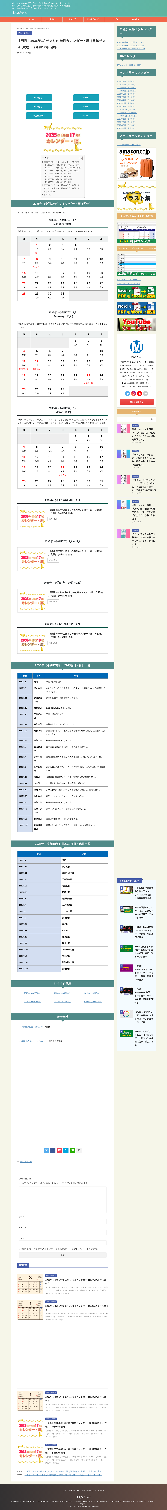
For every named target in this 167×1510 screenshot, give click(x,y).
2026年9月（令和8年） (126, 106)
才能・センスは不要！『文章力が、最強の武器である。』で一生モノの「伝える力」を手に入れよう (143, 512)
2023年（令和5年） (32, 993)
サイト (21, 1238)
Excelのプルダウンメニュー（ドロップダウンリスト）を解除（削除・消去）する (144, 1038)
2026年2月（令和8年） (126, 84)
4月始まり (38, 97)
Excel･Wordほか (93, 19)
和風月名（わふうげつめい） (34, 1041)
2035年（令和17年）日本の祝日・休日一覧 (61, 185)
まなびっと (19, 12)
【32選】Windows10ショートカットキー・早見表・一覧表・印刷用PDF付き (144, 973)
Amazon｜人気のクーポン (129, 279)
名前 (22, 1217)
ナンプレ (114, 19)
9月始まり (38, 106)
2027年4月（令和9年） (126, 128)
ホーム (31, 19)
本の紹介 (135, 19)
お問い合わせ (86, 1491)
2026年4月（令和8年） (126, 91)
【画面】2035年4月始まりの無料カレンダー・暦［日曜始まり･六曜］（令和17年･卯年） (63, 1475)
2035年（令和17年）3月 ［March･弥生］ (63, 171)
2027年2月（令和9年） (126, 122)
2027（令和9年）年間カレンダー (130, 45)
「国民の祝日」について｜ (33, 1027)
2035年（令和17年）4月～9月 (59, 174)
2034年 (85, 97)
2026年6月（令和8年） (126, 97)
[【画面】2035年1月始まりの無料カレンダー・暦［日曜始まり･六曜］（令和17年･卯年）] (65, 1150)
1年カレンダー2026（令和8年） (130, 65)
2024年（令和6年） (62, 993)
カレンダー (73, 19)
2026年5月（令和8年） (126, 94)
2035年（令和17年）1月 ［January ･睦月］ (64, 165)
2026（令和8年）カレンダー (129, 145)
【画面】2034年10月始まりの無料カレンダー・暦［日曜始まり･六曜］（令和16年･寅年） (64, 1471)
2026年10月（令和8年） (127, 109)
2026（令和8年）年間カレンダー (130, 42)
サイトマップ (99, 1491)
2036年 (85, 106)
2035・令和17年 (26, 1162)
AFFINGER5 (94, 1506)
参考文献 (47, 195)
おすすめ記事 (49, 191)
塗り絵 (52, 19)
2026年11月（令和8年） (127, 113)
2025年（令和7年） (92, 993)
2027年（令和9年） (62, 1001)
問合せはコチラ (137, 402)
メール (22, 1227)
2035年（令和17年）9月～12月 (60, 176)
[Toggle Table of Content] (79, 158)
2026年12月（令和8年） (127, 116)
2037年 (85, 115)
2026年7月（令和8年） (126, 100)
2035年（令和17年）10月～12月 (60, 179)
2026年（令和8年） (32, 1001)
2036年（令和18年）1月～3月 (59, 182)
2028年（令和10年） (93, 1001)
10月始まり (38, 115)
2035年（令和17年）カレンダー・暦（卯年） (62, 162)
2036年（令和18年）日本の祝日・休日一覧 (61, 188)
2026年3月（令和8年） (126, 88)
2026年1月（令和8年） (126, 81)
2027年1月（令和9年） (126, 119)
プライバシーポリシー (71, 1491)
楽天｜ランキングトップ (128, 283)
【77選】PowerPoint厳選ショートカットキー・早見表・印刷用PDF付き (144, 996)
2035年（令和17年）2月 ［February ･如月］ (65, 168)
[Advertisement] (62, 73)
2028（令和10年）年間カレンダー (131, 49)
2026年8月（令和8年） (126, 103)
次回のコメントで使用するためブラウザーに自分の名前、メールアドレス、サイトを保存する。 (60, 1249)
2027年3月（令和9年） (126, 125)
